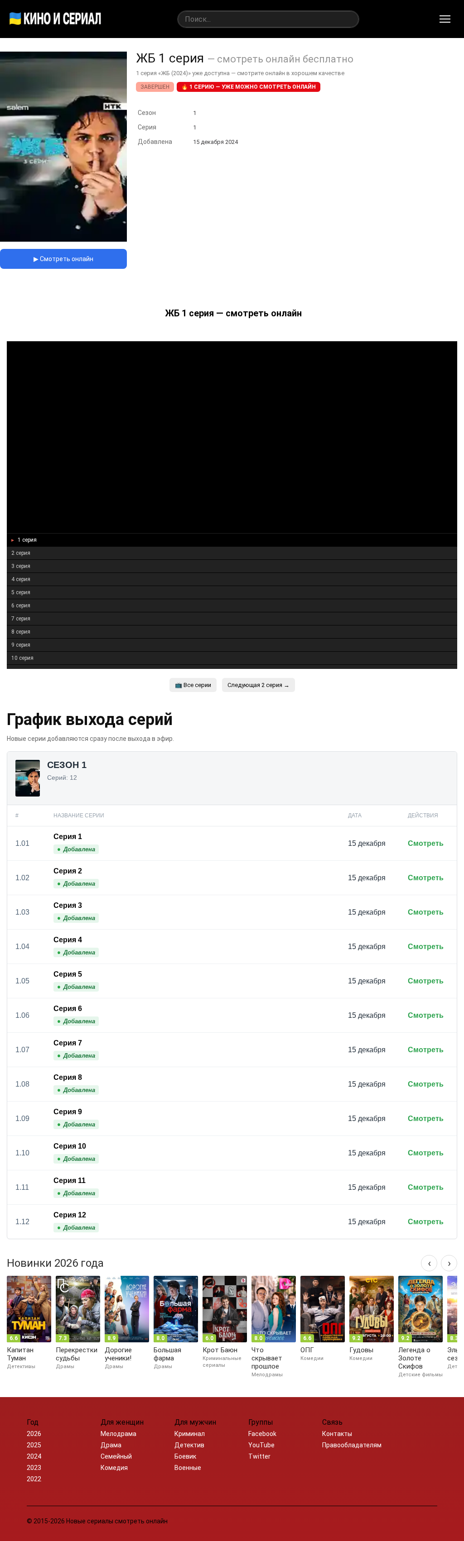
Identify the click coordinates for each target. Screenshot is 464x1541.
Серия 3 (67, 905)
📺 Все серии (193, 685)
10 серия (22, 658)
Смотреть (426, 843)
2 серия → (258, 685)
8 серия (20, 632)
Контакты (337, 1433)
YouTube (261, 1445)
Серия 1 (67, 836)
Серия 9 (67, 1112)
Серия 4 (67, 940)
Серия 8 (67, 1077)
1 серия (26, 540)
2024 (34, 1456)
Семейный (116, 1456)
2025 (34, 1445)
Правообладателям (352, 1445)
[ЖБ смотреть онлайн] (63, 239)
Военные (187, 1467)
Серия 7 (67, 1043)
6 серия (20, 605)
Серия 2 (67, 871)
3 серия (20, 566)
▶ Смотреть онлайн (63, 258)
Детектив (189, 1445)
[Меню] (445, 19)
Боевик (185, 1456)
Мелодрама (118, 1433)
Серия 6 (67, 1008)
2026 (34, 1433)
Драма (111, 1445)
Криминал (189, 1433)
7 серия (20, 618)
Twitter (259, 1456)
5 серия (20, 592)
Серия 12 (69, 1215)
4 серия (20, 579)
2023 (34, 1467)
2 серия (20, 553)
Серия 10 (69, 1146)
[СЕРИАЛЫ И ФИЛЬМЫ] (55, 19)
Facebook (262, 1433)
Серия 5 (67, 974)
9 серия (20, 645)
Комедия (114, 1467)
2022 (34, 1479)
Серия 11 (69, 1180)
